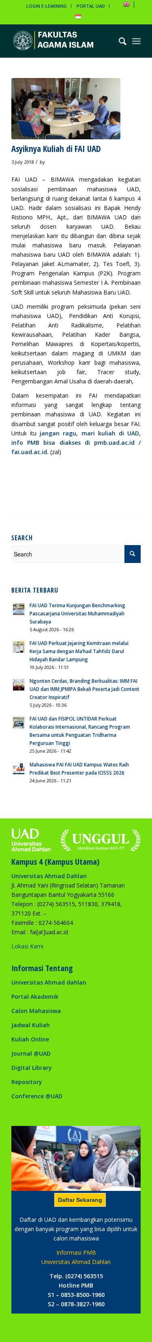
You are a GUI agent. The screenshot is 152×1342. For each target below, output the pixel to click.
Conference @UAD (36, 1096)
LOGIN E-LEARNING (46, 6)
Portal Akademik (34, 996)
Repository (26, 1082)
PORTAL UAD (91, 6)
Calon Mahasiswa (36, 1011)
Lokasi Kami (27, 946)
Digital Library (31, 1067)
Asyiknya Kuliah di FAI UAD (56, 148)
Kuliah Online (30, 1039)
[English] (126, 6)
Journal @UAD (31, 1053)
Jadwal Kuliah (30, 1025)
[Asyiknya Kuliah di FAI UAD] (65, 108)
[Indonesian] (78, 18)
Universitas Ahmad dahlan (48, 982)
